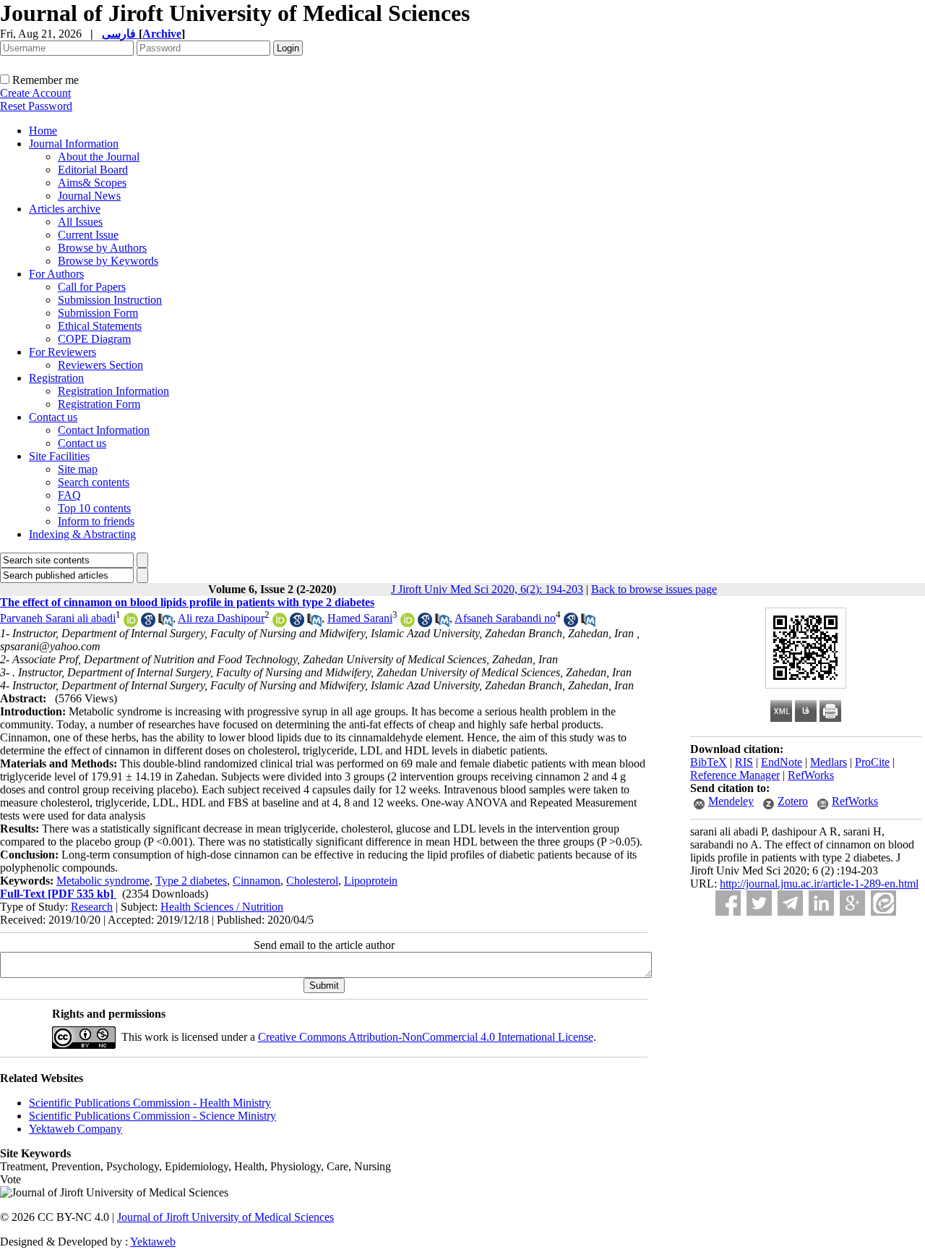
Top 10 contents (94, 508)
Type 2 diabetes (191, 880)
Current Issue (88, 235)
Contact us (53, 417)
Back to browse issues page (654, 589)
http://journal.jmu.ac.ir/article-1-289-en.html (819, 883)
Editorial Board (93, 169)
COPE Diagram (94, 339)
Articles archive (64, 209)
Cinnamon (256, 880)
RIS (744, 762)
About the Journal (98, 156)
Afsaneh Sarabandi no (505, 618)
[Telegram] (790, 903)
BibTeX (708, 762)
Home (43, 130)
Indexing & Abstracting (82, 534)
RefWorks (811, 775)
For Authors (56, 274)
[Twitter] (759, 903)
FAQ (69, 495)
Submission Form (98, 313)
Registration (56, 378)
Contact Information (104, 430)
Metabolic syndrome (103, 880)
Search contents (93, 482)
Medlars (828, 762)
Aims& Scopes (92, 182)
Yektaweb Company (75, 1129)
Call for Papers (92, 287)
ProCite (872, 762)
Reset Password (36, 106)
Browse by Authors (102, 248)
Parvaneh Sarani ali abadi (58, 618)
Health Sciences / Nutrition (221, 907)
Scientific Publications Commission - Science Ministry (152, 1116)
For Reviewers (62, 352)
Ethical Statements (100, 326)
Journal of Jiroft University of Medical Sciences (225, 1217)
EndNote (781, 762)
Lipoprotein (370, 880)
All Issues (80, 222)
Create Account (35, 93)
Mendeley (731, 801)
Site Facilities (59, 456)
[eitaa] (883, 903)
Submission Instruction (110, 300)
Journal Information (74, 143)
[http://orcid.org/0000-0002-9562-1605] (131, 623)
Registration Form (99, 404)
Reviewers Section (100, 365)
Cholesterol (312, 880)
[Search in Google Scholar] (148, 623)
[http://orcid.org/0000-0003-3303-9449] (407, 623)
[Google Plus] (852, 903)
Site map (78, 469)
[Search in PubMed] (165, 623)
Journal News (89, 196)
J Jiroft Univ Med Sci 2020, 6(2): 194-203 (487, 589)
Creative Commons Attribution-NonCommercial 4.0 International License (425, 1037)
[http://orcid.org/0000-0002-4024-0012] (279, 623)
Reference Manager (735, 775)
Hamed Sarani (359, 618)
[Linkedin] (821, 903)
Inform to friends (96, 521)
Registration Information (113, 391)
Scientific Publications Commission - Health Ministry (150, 1103)
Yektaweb (153, 1241)
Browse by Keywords (108, 261)
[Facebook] (728, 903)
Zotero (793, 801)
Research (92, 907)
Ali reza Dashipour (221, 618)
